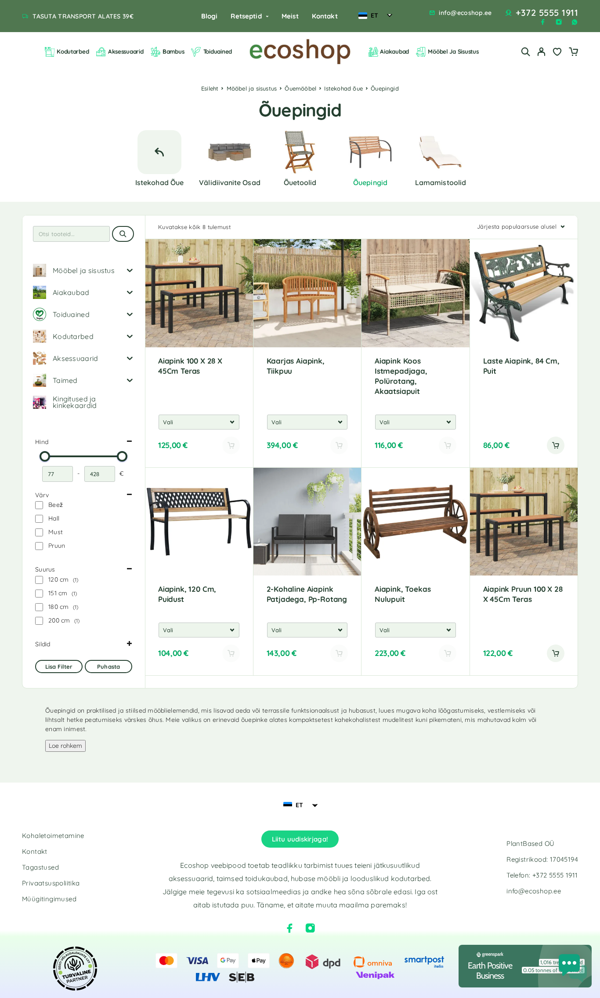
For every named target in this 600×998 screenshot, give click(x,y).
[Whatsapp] (574, 22)
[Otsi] (526, 51)
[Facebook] (543, 22)
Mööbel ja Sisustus (453, 51)
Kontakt (325, 16)
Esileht (209, 88)
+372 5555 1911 (547, 12)
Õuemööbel (300, 88)
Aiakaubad (394, 51)
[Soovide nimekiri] (557, 52)
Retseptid (246, 16)
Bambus (173, 51)
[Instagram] (559, 22)
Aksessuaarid (126, 51)
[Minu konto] (541, 51)
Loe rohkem (65, 746)
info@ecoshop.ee (465, 13)
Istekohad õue (343, 88)
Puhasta (108, 666)
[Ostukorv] (573, 52)
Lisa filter (58, 666)
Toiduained (217, 51)
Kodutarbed (73, 51)
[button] (555, 445)
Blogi (209, 16)
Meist (290, 16)
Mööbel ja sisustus (252, 88)
